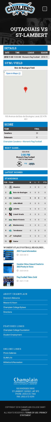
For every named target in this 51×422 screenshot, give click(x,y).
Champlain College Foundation (16, 330)
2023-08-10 (24, 255)
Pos (5, 182)
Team (11, 182)
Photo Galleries (9, 353)
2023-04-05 (24, 271)
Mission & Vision (10, 303)
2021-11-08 (24, 281)
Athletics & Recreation (12, 362)
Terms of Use (31, 413)
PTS (45, 182)
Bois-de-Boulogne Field (25, 68)
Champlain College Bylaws (14, 307)
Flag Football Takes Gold (27, 277)
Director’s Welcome (11, 298)
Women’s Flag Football (32, 141)
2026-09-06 (25, 152)
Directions (7, 312)
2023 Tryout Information (26, 251)
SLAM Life (7, 358)
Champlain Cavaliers (12, 141)
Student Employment (12, 335)
